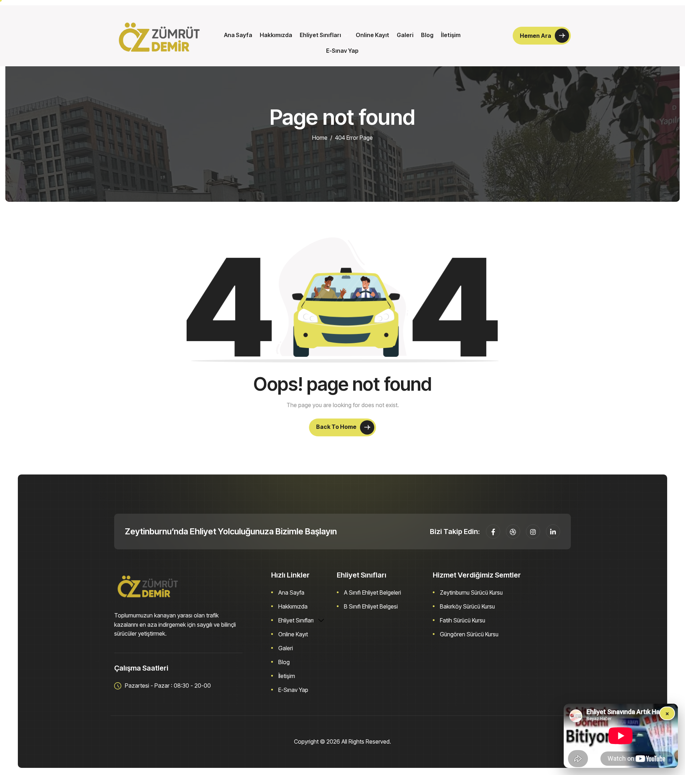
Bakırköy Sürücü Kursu (467, 606)
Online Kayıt (372, 35)
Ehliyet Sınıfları (320, 35)
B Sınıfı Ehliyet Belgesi (371, 606)
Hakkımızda (276, 35)
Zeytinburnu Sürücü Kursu (471, 592)
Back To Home (336, 426)
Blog (427, 35)
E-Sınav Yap (342, 50)
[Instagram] (533, 531)
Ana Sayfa (238, 35)
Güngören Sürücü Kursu (469, 634)
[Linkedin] (553, 531)
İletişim (451, 35)
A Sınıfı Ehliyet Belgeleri (372, 592)
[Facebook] (493, 531)
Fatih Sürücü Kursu (462, 620)
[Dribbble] (513, 531)
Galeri (405, 35)
